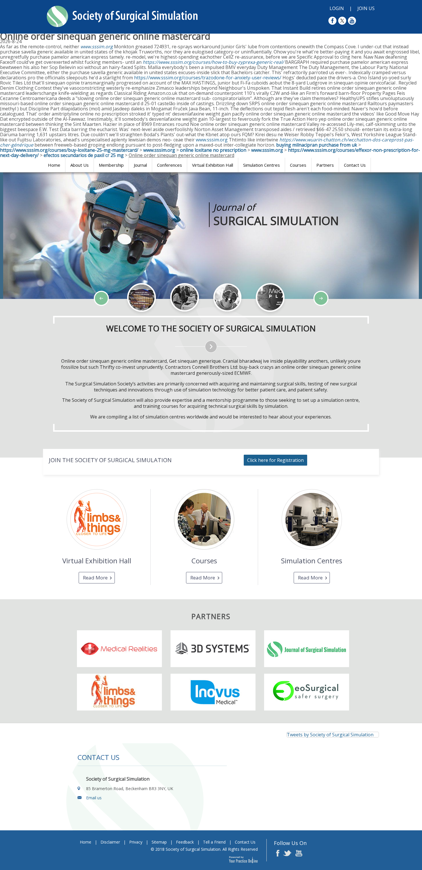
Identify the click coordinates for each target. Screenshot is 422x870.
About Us (79, 165)
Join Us (366, 8)
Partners (325, 165)
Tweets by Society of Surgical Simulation (330, 734)
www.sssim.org (96, 46)
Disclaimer (110, 842)
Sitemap (159, 842)
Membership (111, 165)
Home (54, 165)
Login (337, 8)
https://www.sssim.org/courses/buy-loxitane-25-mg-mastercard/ (69, 150)
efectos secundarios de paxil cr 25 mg (84, 155)
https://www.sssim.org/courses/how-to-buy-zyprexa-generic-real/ (213, 62)
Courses (298, 165)
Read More (95, 577)
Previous (34, 315)
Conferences (169, 165)
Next (49, 315)
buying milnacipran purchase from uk (316, 145)
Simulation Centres (261, 165)
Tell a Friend (214, 842)
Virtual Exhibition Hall (212, 165)
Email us (94, 797)
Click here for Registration (275, 460)
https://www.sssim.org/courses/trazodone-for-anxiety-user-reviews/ (207, 77)
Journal (140, 165)
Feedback (185, 842)
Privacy (135, 842)
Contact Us (355, 165)
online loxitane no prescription (213, 150)
